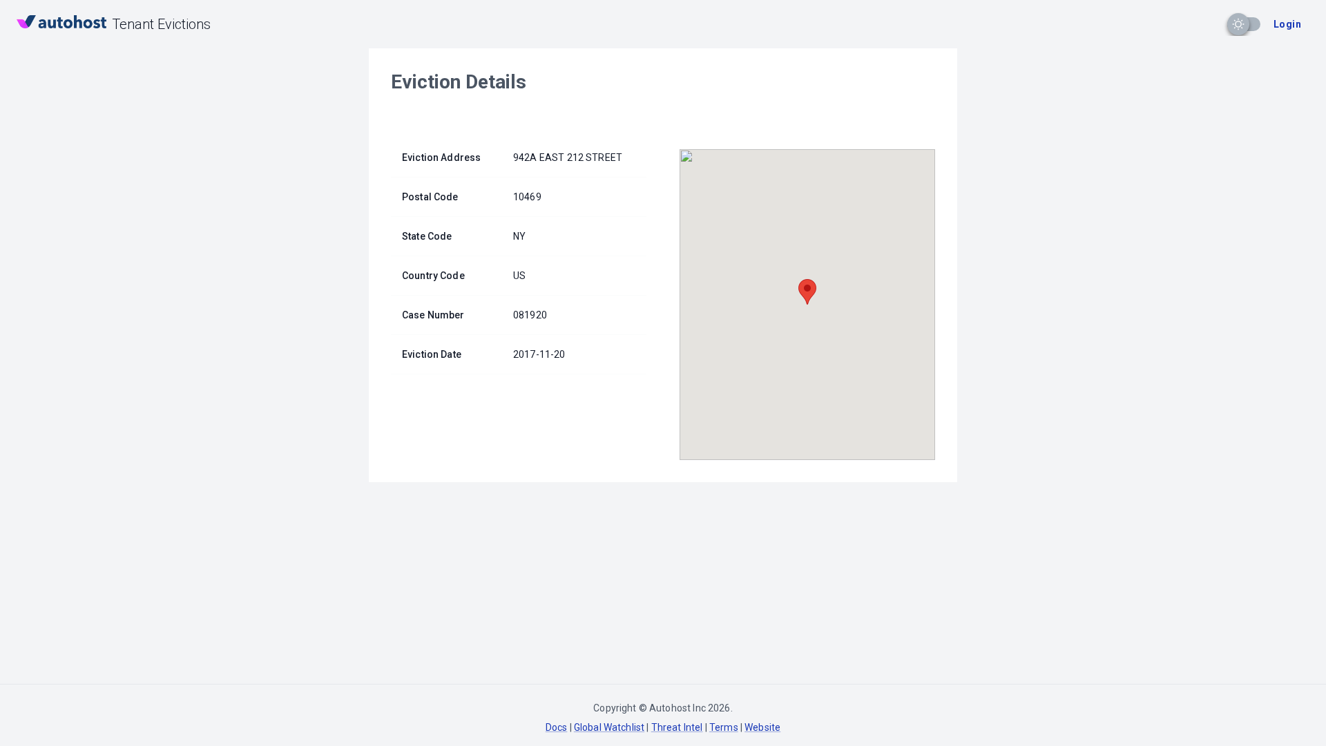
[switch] (1238, 24)
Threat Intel (677, 727)
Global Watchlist (609, 727)
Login (1287, 24)
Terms (723, 727)
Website (762, 727)
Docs (557, 727)
